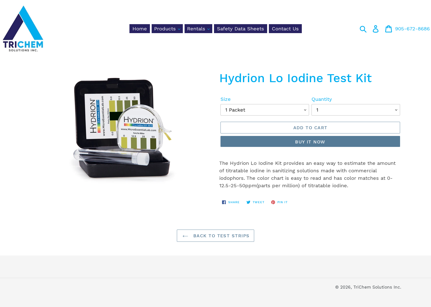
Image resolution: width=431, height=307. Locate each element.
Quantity (322, 99)
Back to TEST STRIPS (221, 235)
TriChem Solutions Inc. (377, 287)
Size (225, 99)
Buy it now (310, 141)
